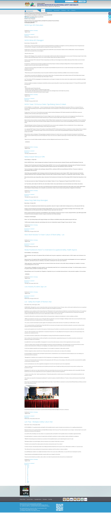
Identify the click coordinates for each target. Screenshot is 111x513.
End (28, 482)
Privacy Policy (22, 499)
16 (27, 476)
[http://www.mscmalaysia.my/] (71, 499)
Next (28, 481)
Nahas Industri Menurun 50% (35, 157)
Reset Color (25, 490)
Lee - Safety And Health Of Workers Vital (38, 302)
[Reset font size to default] (25, 494)
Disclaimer (45, 499)
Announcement (56, 10)
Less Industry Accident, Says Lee (35, 286)
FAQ (68, 10)
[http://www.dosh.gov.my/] (78, 499)
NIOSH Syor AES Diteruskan (34, 25)
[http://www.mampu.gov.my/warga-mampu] (85, 499)
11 (27, 469)
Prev (28, 467)
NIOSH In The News (34, 30)
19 (27, 480)
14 (27, 473)
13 (27, 472)
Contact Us (73, 10)
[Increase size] (24, 494)
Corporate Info (49, 10)
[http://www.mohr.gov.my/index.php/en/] (75, 499)
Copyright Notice (37, 499)
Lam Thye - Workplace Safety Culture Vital (38, 422)
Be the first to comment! (29, 34)
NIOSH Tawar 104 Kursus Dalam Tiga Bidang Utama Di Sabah (45, 104)
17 (27, 477)
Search (75, 1)
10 (27, 468)
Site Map (50, 499)
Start (28, 465)
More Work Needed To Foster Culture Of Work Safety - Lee (44, 235)
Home (43, 10)
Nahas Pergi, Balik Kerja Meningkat (36, 200)
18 (27, 478)
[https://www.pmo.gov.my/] (68, 499)
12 (27, 471)
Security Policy (30, 499)
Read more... (27, 35)
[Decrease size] (27, 494)
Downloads (63, 10)
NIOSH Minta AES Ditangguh (34, 40)
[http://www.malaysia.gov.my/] (64, 499)
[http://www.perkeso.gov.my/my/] (82, 499)
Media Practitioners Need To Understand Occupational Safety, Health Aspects (51, 250)
